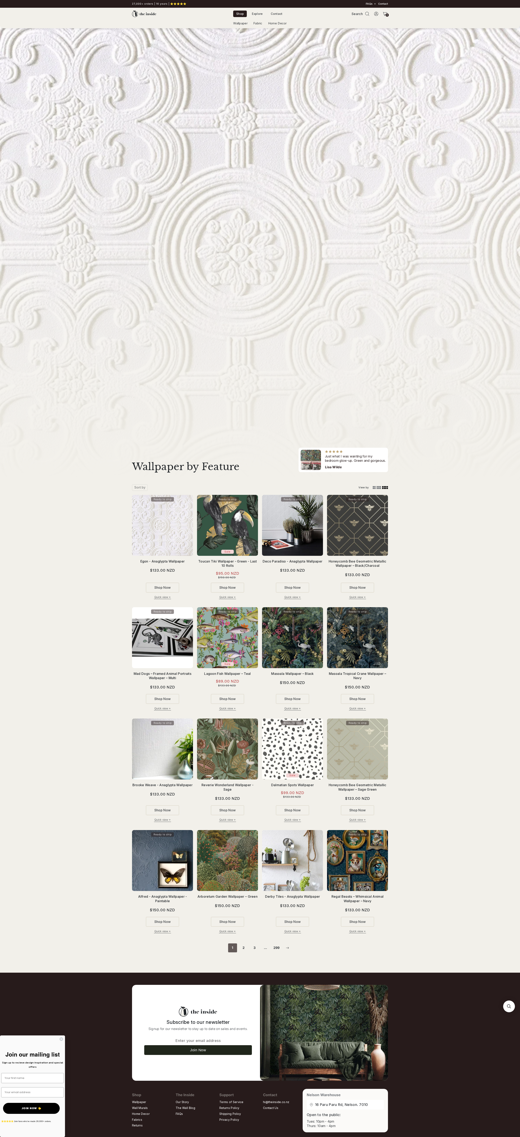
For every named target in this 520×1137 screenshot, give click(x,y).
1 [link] (232, 948)
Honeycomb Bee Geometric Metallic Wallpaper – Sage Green (357, 787)
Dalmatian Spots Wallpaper (292, 785)
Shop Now (162, 587)
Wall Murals (140, 1108)
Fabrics (137, 1119)
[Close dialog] (61, 1039)
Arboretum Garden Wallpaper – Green (227, 896)
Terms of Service (231, 1102)
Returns (137, 1125)
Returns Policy (229, 1108)
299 (276, 948)
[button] (367, 13)
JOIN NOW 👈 (31, 1108)
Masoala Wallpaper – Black (292, 674)
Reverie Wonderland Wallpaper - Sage (228, 787)
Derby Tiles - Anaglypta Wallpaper (292, 896)
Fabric (257, 23)
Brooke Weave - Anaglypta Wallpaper (162, 785)
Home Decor (277, 23)
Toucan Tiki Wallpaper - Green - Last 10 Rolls (227, 563)
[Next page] (287, 947)
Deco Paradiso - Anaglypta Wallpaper (293, 561)
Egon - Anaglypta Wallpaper (162, 561)
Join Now (198, 1050)
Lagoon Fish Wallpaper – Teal (227, 674)
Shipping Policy (230, 1113)
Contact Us (270, 1108)
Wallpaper (240, 23)
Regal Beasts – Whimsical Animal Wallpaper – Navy (358, 898)
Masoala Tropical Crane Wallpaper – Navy (357, 676)
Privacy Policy (229, 1119)
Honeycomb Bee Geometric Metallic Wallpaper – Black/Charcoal (357, 563)
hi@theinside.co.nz (276, 1102)
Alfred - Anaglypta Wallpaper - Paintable (162, 898)
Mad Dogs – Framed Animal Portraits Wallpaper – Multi (162, 676)
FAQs (369, 4)
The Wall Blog (185, 1108)
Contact (383, 4)
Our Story (182, 1102)
